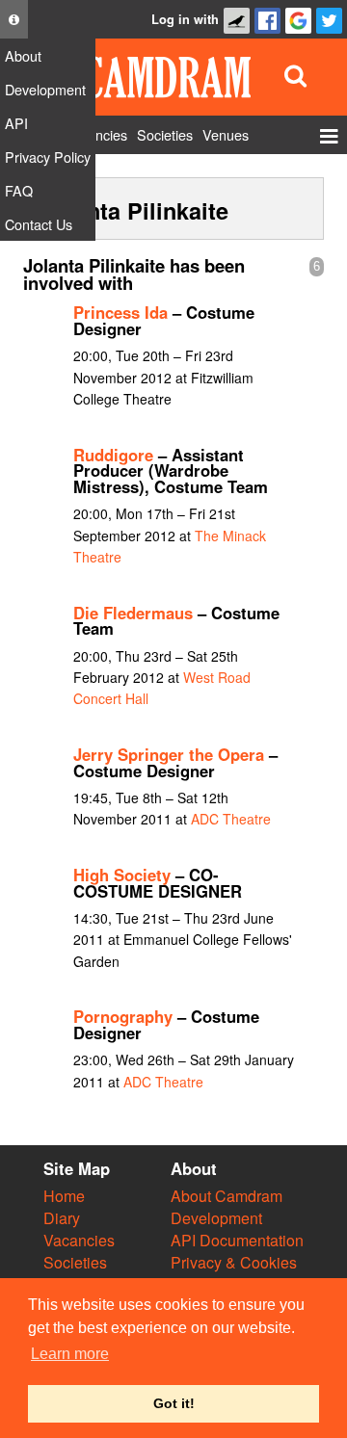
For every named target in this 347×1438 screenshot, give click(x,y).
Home (64, 1196)
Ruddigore (113, 454)
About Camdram (226, 1196)
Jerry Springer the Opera (168, 754)
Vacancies (79, 1240)
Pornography (123, 1016)
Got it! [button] (174, 1403)
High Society (122, 874)
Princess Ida (120, 312)
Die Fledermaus (133, 612)
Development (216, 1218)
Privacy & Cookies (234, 1262)
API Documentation (237, 1240)
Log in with (185, 19)
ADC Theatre (231, 818)
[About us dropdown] (14, 19)
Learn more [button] (70, 1354)
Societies (75, 1262)
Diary (61, 1218)
